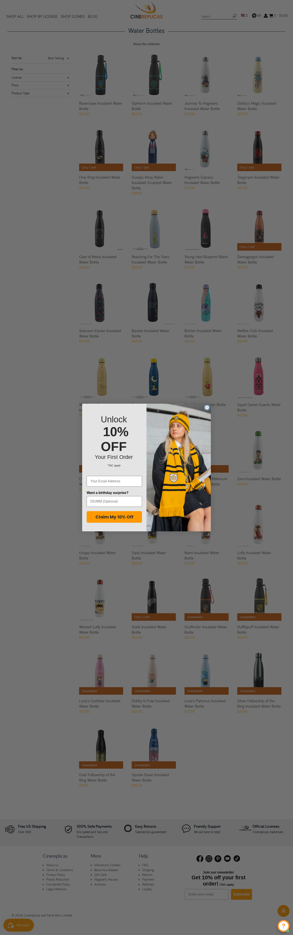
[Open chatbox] (284, 926)
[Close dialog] (207, 407)
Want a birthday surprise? (107, 493)
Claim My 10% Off (114, 517)
